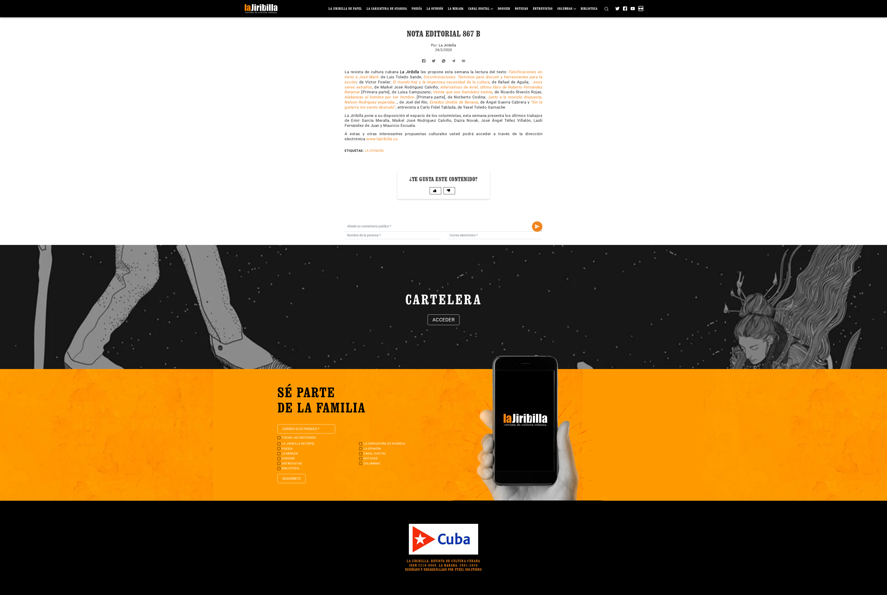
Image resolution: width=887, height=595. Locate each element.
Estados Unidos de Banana (454, 102)
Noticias (521, 8)
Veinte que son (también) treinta (462, 92)
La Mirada (456, 8)
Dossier (504, 8)
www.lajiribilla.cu (382, 139)
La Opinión (435, 8)
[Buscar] (606, 8)
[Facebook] (625, 8)
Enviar (537, 226)
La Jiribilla (447, 45)
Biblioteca (589, 8)
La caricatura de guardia (387, 8)
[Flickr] (640, 8)
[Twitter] (617, 8)
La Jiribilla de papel (345, 8)
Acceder (443, 320)
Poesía (417, 8)
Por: (435, 45)
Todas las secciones (299, 437)
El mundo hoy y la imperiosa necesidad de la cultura (441, 82)
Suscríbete (291, 478)
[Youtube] (633, 8)
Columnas (565, 8)
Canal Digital (479, 8)
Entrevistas (543, 8)
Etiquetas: (354, 151)
